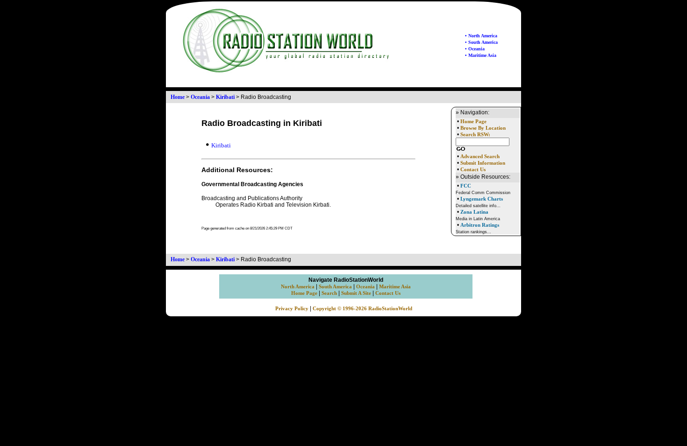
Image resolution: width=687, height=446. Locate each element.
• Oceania (475, 48)
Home (178, 97)
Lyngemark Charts (481, 199)
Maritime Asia (395, 286)
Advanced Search (480, 156)
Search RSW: (475, 134)
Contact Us (473, 169)
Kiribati (225, 97)
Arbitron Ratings (479, 225)
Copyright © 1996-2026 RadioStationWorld (362, 308)
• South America (481, 42)
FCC (465, 185)
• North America (481, 35)
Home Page (473, 121)
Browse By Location (483, 128)
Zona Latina (474, 212)
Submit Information (482, 163)
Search (329, 293)
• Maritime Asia (480, 55)
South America (335, 286)
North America (298, 286)
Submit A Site (356, 293)
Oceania (200, 97)
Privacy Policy (291, 308)
